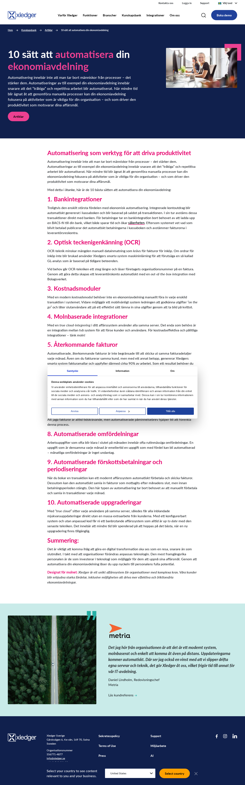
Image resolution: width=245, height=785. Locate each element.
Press (102, 755)
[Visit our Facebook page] (217, 736)
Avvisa (74, 411)
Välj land (227, 3)
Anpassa (121, 411)
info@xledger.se (56, 758)
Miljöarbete (158, 746)
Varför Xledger (68, 15)
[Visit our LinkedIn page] (234, 736)
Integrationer (155, 15)
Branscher (109, 15)
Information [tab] (122, 370)
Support (204, 3)
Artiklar (48, 30)
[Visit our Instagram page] (225, 736)
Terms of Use (107, 746)
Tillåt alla (170, 411)
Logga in (187, 3)
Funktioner (90, 15)
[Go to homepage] (22, 14)
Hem (10, 30)
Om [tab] (172, 370)
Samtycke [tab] (72, 370)
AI (152, 755)
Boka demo (224, 15)
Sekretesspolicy (109, 736)
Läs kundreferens (121, 695)
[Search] (203, 15)
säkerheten (136, 222)
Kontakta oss (165, 3)
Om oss (175, 15)
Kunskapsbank (131, 15)
